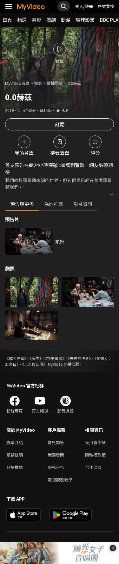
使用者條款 (95, 442)
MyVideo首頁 (17, 83)
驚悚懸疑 (55, 83)
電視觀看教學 (60, 480)
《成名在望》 (15, 358)
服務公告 (56, 467)
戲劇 (51, 19)
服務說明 (14, 455)
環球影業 (85, 19)
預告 (59, 241)
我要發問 (56, 455)
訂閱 (59, 124)
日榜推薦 (14, 467)
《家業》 (35, 358)
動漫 (65, 19)
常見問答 (56, 442)
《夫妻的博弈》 (79, 358)
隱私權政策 (95, 455)
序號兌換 (106, 6)
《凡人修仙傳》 (34, 364)
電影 (36, 19)
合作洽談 (93, 467)
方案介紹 (14, 442)
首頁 (7, 19)
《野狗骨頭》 (54, 358)
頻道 (22, 19)
